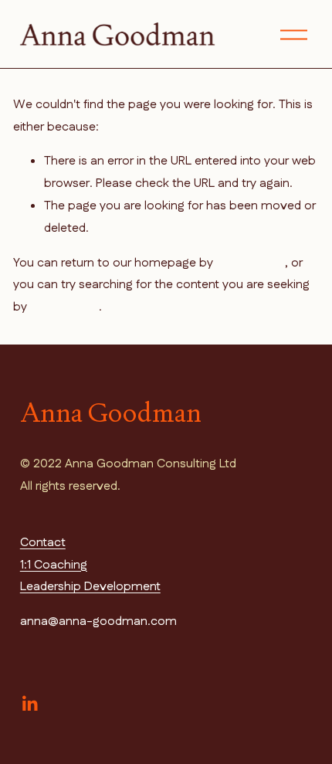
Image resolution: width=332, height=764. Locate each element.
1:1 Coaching (53, 565)
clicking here (250, 263)
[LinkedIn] (29, 703)
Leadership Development (90, 587)
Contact (43, 543)
